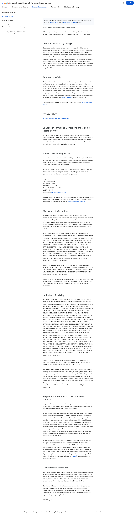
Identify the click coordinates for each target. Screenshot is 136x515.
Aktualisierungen (7, 16)
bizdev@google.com (67, 97)
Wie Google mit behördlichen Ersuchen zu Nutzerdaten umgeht (14, 32)
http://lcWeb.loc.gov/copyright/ (77, 201)
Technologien (55, 7)
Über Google (34, 512)
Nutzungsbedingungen (39, 7)
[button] (123, 3)
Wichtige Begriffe (7, 20)
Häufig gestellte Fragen (72, 7)
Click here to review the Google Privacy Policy (56, 118)
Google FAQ (75, 456)
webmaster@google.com (58, 192)
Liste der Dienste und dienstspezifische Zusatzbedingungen (14, 26)
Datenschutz (44, 512)
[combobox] (104, 512)
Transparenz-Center (71, 512)
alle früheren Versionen (70, 22)
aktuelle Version (54, 22)
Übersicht (5, 7)
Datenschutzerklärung (20, 7)
